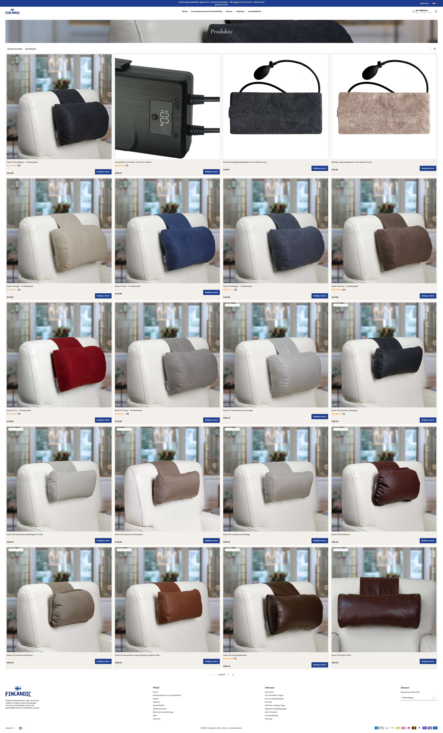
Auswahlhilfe (158, 705)
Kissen (156, 699)
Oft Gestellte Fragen (274, 695)
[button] (430, 49)
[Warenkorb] (436, 11)
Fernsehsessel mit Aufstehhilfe (167, 695)
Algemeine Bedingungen (276, 709)
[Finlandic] (13, 11)
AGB (155, 715)
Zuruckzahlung (271, 715)
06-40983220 (422, 10)
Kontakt (268, 702)
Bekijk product (103, 172)
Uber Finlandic (271, 712)
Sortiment (269, 692)
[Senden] (434, 698)
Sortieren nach (14, 49)
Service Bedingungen (274, 699)
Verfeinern (30, 49)
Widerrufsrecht (160, 709)
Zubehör (156, 702)
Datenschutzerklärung (163, 712)
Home (155, 692)
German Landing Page (275, 705)
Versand (156, 719)
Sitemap (268, 719)
